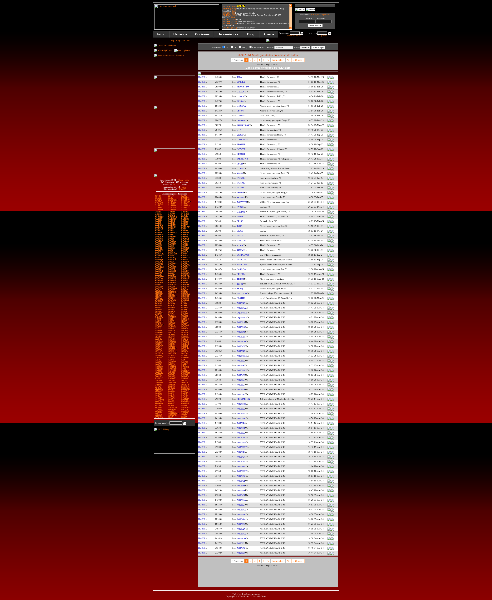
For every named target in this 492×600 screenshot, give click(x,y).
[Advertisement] (358, 60)
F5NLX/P (241, 240)
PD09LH (241, 144)
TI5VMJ (241, 250)
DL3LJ (240, 231)
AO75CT (241, 428)
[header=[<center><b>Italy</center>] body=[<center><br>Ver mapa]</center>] (332, 151)
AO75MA (241, 308)
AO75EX (241, 389)
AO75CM (241, 341)
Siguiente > (278, 59)
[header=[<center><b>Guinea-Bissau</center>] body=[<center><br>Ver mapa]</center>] (332, 79)
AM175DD (242, 293)
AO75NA (241, 303)
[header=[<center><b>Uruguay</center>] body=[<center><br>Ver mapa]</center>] (332, 98)
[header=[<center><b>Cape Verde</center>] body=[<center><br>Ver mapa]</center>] (332, 131)
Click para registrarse (320, 14)
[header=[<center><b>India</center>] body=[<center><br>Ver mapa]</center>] (332, 218)
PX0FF (240, 245)
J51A (239, 77)
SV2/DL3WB (243, 255)
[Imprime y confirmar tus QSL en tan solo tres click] (174, 146)
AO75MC (241, 327)
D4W (239, 130)
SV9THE (241, 197)
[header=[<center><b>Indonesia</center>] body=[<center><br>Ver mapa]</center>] (332, 285)
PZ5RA (240, 101)
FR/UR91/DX (243, 87)
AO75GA (241, 466)
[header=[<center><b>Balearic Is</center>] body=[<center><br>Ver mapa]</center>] (332, 367)
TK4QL (240, 288)
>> (288, 59)
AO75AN (241, 394)
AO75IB (240, 365)
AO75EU (241, 361)
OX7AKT (241, 92)
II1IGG (240, 168)
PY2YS (240, 207)
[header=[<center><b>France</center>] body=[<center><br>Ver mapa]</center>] (332, 242)
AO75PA (241, 332)
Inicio (161, 34)
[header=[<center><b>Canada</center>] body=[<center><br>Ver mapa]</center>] (332, 136)
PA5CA (240, 235)
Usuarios (180, 34)
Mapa (180, 180)
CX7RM (240, 96)
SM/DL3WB (242, 159)
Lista (187, 180)
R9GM (240, 164)
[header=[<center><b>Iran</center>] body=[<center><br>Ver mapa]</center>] (332, 276)
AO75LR (241, 322)
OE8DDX (241, 115)
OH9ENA (241, 106)
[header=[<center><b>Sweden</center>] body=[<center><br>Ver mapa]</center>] (332, 160)
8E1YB (240, 284)
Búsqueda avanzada (294, 36)
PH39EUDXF (243, 125)
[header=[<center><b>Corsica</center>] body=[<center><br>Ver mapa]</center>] (332, 280)
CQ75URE (242, 313)
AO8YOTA (242, 202)
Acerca (268, 34)
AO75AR (241, 337)
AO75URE (242, 356)
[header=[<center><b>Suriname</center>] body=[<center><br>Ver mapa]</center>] (332, 103)
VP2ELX (241, 82)
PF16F (240, 221)
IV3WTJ (241, 149)
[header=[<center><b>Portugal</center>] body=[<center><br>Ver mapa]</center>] (332, 314)
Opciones (202, 34)
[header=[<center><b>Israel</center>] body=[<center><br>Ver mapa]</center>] (332, 175)
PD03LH (241, 154)
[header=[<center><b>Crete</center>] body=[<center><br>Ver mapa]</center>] (332, 199)
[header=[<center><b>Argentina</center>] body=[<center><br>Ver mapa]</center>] (332, 122)
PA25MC (241, 178)
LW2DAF (241, 120)
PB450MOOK (243, 399)
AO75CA (241, 346)
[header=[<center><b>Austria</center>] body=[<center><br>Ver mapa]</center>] (332, 117)
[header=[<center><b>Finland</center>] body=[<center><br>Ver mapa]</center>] (332, 107)
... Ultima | (298, 59)
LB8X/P (240, 111)
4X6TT (240, 173)
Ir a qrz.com (322, 36)
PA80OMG (242, 259)
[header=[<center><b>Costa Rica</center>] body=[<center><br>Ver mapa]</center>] (332, 252)
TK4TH (240, 279)
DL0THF (241, 298)
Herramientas (228, 34)
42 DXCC (177, 184)
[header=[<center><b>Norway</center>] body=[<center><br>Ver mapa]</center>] (332, 112)
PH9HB (240, 192)
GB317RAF (242, 139)
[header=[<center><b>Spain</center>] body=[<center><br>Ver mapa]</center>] (332, 295)
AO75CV (241, 476)
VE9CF (240, 135)
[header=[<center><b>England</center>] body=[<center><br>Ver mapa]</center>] (332, 141)
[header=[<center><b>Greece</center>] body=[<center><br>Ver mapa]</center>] (332, 256)
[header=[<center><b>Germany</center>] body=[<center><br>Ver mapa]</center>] (332, 232)
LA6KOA (241, 269)
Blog (250, 34)
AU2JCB (241, 216)
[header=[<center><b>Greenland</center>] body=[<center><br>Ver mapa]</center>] (332, 93)
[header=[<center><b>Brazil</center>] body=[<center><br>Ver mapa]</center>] (332, 208)
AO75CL (241, 375)
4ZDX (239, 226)
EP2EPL (241, 274)
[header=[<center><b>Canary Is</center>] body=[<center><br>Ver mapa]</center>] (332, 204)
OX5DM (241, 212)
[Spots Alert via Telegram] (174, 103)
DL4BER (201, 77)
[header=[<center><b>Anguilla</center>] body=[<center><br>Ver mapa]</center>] (332, 83)
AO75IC (241, 452)
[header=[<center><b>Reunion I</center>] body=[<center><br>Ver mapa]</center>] (332, 88)
